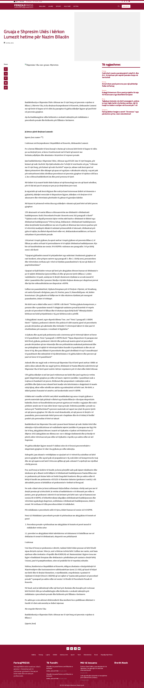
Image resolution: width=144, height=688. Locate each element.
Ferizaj (104, 71)
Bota (103, 99)
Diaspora (104, 110)
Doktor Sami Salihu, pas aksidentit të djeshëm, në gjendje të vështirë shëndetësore (93, 668)
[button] (118, 6)
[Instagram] (124, 1)
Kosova (104, 90)
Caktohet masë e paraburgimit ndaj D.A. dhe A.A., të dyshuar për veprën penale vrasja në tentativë (120, 75)
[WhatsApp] (6, 87)
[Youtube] (129, 1)
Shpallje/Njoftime (52, 671)
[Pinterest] (6, 78)
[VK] (6, 83)
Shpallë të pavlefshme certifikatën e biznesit (59, 667)
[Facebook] (122, 1)
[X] (127, 1)
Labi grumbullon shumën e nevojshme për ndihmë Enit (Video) (93, 677)
